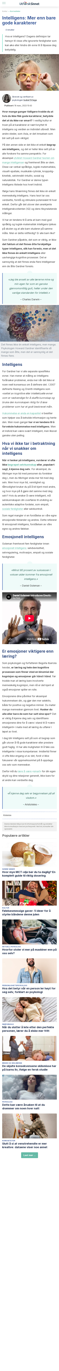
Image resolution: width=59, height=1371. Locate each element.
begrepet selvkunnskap (22, 464)
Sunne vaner (8, 869)
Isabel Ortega (30, 100)
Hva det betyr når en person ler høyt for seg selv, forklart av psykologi (29, 990)
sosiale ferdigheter (12, 508)
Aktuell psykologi (11, 947)
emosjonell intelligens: (14, 548)
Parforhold (8, 1024)
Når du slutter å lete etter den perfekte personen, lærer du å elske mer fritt (28, 1029)
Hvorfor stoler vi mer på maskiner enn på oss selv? (29, 951)
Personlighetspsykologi (14, 985)
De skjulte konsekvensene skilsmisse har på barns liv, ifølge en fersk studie (29, 1067)
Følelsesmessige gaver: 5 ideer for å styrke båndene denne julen (26, 912)
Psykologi (7, 1102)
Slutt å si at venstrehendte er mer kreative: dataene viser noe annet (24, 1145)
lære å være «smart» (29, 771)
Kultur (5, 11)
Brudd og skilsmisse (12, 1063)
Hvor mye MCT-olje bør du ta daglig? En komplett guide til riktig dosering (28, 873)
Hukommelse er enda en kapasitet (21, 413)
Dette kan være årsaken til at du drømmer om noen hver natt (23, 1106)
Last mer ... (29, 1155)
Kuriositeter (15, 11)
